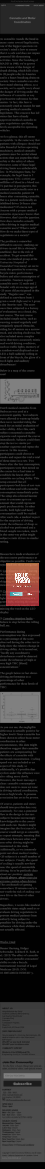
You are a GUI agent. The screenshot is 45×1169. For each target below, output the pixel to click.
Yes (16, 594)
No (29, 594)
